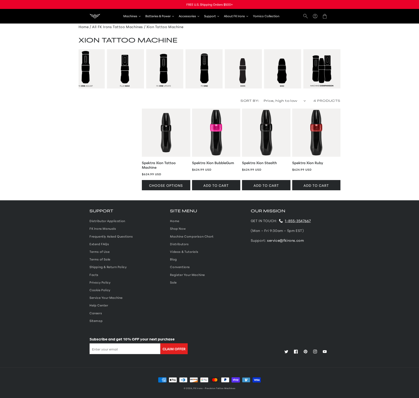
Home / (85, 26)
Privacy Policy (99, 282)
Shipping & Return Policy (108, 267)
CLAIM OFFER (174, 348)
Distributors (179, 244)
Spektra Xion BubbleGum (213, 162)
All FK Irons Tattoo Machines (117, 26)
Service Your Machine (106, 297)
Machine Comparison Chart (191, 236)
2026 (189, 388)
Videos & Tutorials (184, 251)
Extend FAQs (99, 244)
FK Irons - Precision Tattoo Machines (214, 388)
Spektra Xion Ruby (307, 162)
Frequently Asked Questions (111, 236)
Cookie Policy (99, 290)
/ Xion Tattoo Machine (164, 26)
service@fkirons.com (285, 240)
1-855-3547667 (298, 220)
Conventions (180, 267)
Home (174, 221)
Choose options (166, 185)
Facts (93, 274)
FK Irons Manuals (102, 228)
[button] (305, 16)
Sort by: (249, 100)
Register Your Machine (187, 274)
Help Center (98, 305)
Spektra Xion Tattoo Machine (159, 165)
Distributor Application (107, 221)
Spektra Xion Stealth (259, 162)
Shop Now (178, 228)
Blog (173, 259)
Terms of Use (99, 251)
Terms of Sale (99, 259)
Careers (95, 313)
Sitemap (96, 320)
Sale (173, 282)
